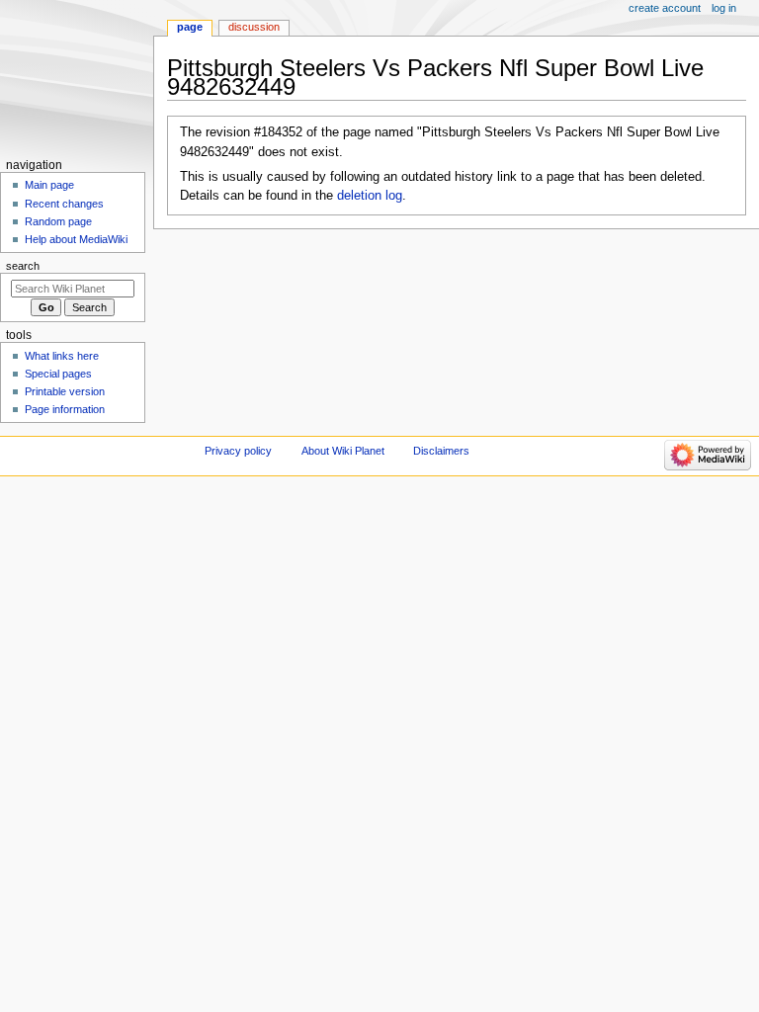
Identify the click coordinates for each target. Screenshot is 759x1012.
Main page (49, 185)
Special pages (58, 374)
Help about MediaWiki (76, 239)
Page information (65, 409)
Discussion (254, 27)
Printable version (65, 391)
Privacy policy (238, 451)
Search (23, 266)
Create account (665, 8)
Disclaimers (441, 451)
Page (190, 27)
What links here (62, 356)
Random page (58, 221)
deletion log (369, 196)
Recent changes (64, 204)
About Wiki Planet (342, 451)
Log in (724, 8)
